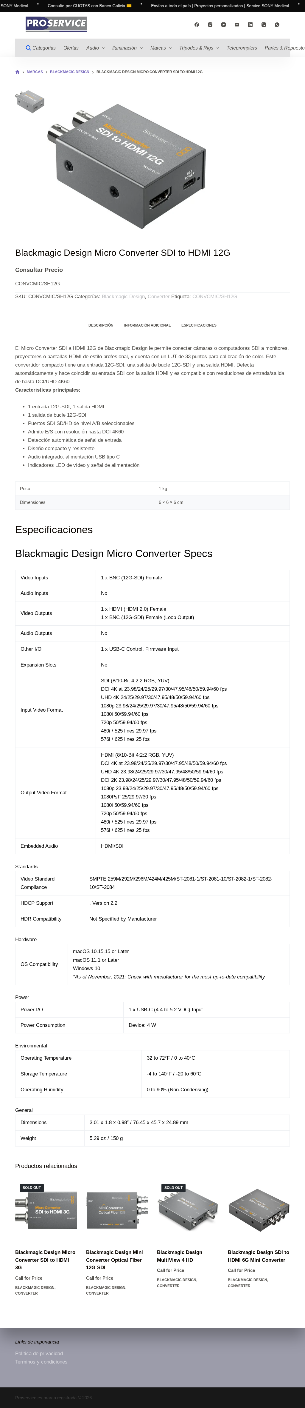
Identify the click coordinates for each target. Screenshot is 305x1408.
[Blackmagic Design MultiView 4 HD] (188, 1210)
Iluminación (124, 47)
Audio (92, 47)
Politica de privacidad (39, 1353)
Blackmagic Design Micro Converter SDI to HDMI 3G (45, 1259)
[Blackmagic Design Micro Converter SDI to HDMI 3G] (46, 1210)
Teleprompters (242, 47)
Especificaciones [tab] (199, 325)
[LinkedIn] (250, 24)
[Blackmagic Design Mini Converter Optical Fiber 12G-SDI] (117, 1210)
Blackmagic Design (123, 296)
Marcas (158, 47)
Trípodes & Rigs (196, 47)
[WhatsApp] (277, 24)
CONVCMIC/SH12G (214, 296)
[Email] (237, 24)
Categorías (44, 47)
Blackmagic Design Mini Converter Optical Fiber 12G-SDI (114, 1259)
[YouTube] (223, 24)
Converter (159, 296)
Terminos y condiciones (41, 1362)
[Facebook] (196, 24)
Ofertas (71, 47)
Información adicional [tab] (147, 325)
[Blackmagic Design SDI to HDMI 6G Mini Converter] (259, 1210)
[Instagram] (210, 24)
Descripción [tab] (100, 325)
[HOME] (17, 72)
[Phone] (264, 24)
